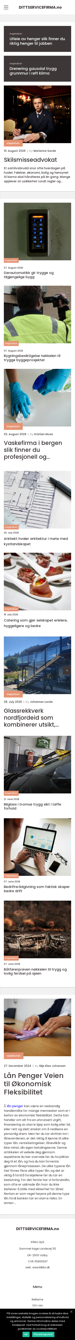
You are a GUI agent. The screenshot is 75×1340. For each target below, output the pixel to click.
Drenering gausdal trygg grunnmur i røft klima (33, 71)
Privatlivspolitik (43, 1334)
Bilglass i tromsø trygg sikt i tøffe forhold (32, 806)
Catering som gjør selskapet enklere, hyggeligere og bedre (36, 623)
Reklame (37, 1299)
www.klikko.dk (41, 1267)
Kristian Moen (43, 434)
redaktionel (13, 1055)
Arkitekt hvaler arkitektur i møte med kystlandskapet (36, 541)
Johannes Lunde (41, 701)
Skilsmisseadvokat (30, 159)
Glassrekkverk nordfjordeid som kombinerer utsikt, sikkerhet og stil (29, 717)
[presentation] (67, 670)
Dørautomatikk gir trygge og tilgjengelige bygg (29, 275)
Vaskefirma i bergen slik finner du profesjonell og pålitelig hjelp (33, 450)
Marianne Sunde (44, 150)
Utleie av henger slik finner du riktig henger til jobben (37, 41)
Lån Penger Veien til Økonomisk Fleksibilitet (34, 1084)
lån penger (15, 1106)
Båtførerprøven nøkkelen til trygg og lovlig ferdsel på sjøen (35, 971)
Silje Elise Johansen (52, 1066)
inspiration (16, 33)
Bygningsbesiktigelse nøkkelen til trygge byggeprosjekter (32, 358)
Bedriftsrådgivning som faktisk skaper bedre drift (37, 889)
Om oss (37, 1305)
